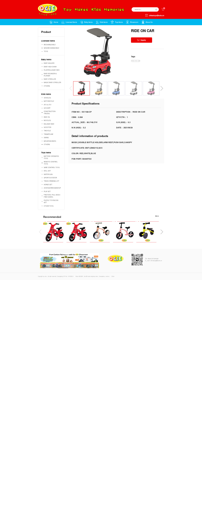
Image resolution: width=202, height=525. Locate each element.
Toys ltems (46, 152)
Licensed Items (48, 40)
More (157, 216)
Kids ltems (46, 94)
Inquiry (143, 40)
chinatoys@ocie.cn (156, 15)
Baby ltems (46, 59)
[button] (69, 22)
